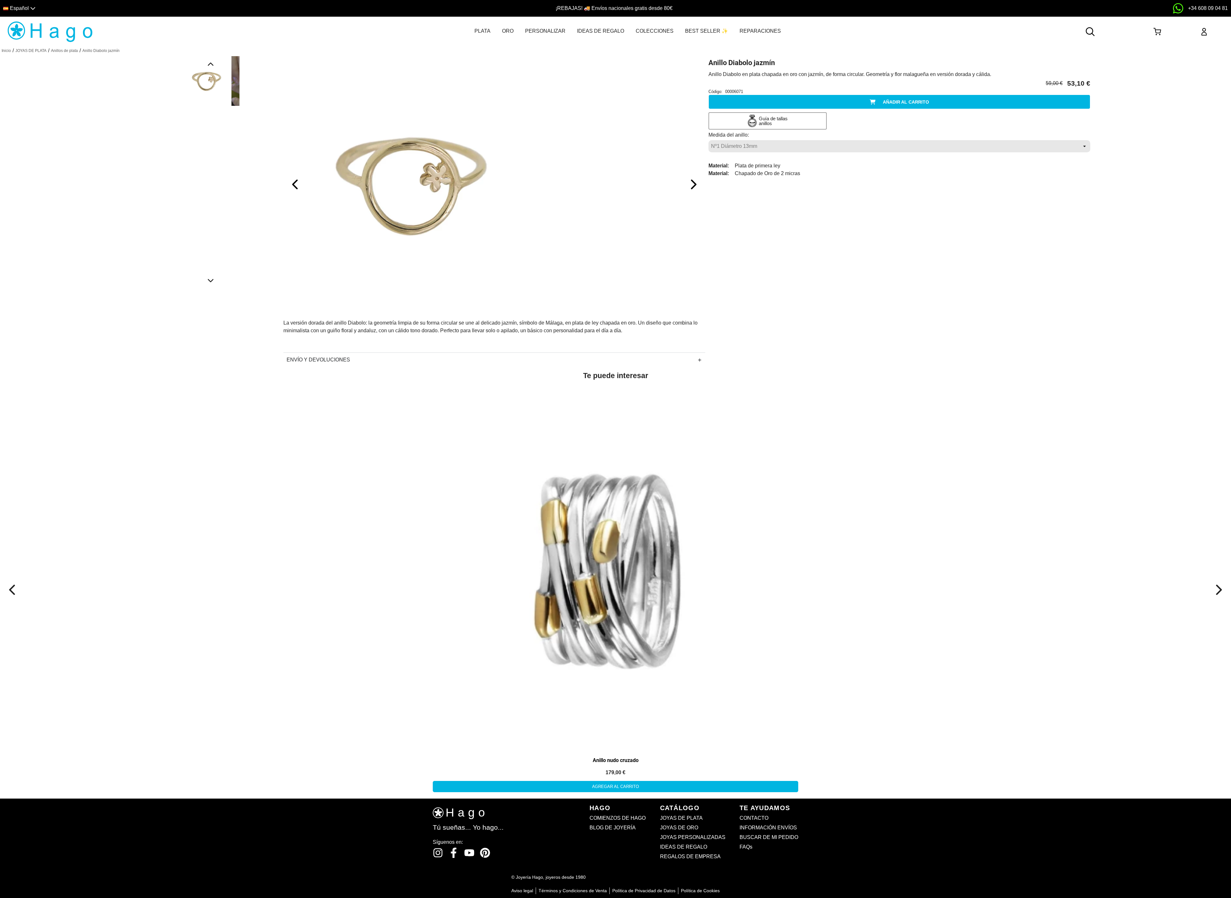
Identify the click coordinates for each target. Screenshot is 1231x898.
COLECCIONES (655, 31)
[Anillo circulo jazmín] (411, 184)
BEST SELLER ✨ (706, 31)
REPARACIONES (760, 31)
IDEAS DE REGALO (600, 31)
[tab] (482, 31)
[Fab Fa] (485, 853)
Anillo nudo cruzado (616, 760)
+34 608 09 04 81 (1208, 8)
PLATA (482, 31)
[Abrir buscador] (1090, 32)
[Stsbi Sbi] (438, 853)
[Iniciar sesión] (1204, 32)
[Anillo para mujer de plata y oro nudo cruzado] (72, 456)
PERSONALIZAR (545, 31)
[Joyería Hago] (50, 31)
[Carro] (1157, 32)
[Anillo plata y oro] (615, 567)
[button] (154, 8)
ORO (508, 31)
